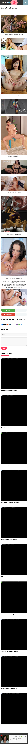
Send (4, 348)
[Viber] (17, 324)
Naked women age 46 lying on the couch (12, 614)
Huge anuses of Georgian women (10, 725)
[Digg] (6, 324)
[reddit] (8, 324)
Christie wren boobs (6, 427)
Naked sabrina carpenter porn (9, 539)
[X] (4, 324)
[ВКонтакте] (2, 324)
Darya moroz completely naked (9, 651)
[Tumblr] (14, 324)
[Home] (9, 2)
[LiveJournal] (10, 324)
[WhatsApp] (19, 324)
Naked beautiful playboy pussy (9, 688)
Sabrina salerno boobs (7, 576)
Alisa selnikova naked (6, 465)
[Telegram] (21, 324)
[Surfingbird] (12, 324)
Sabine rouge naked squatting (9, 390)
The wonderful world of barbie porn (10, 502)
